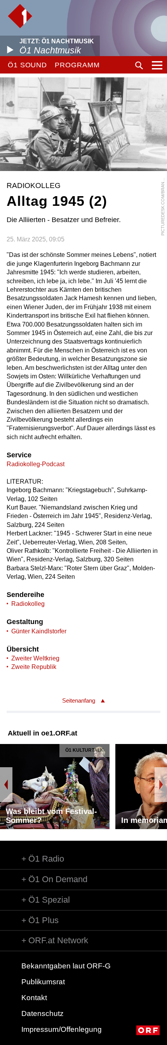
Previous (6, 784)
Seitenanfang (78, 700)
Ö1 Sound (27, 65)
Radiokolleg (28, 603)
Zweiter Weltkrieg (35, 658)
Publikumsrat (43, 982)
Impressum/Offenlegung (61, 1029)
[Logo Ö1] (20, 16)
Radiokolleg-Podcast (35, 464)
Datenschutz (42, 1013)
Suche (139, 65)
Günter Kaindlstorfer (38, 631)
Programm (77, 65)
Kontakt (34, 998)
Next (161, 784)
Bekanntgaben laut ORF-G (66, 966)
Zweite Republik (33, 667)
